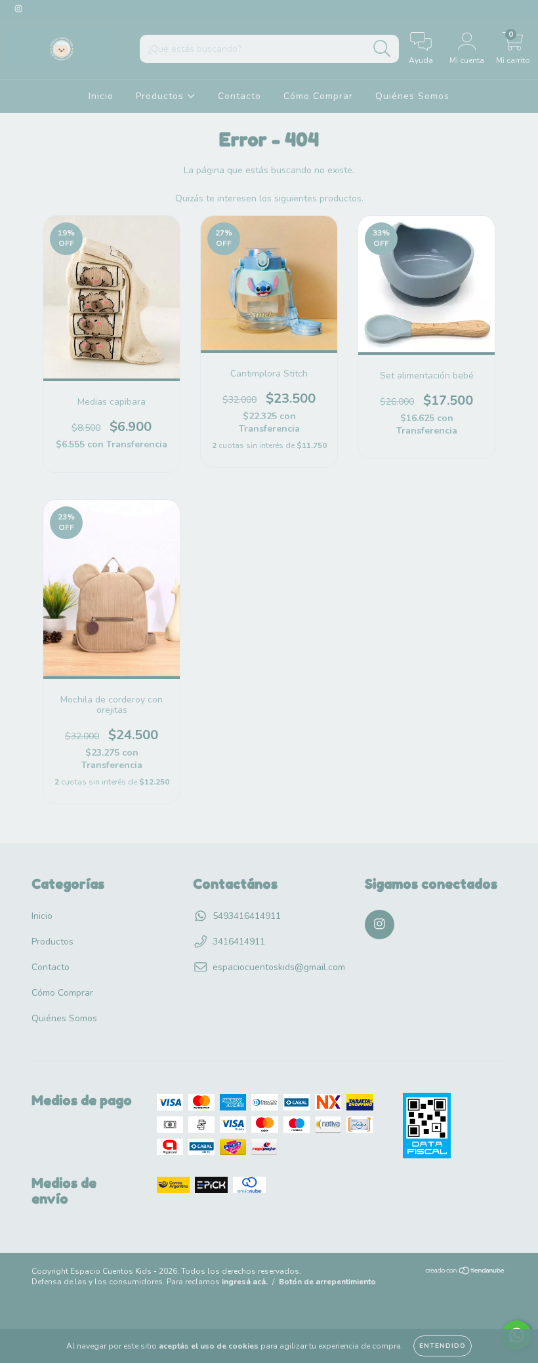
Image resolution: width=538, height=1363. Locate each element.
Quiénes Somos (412, 96)
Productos (161, 96)
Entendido (442, 1346)
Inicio (101, 96)
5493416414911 (247, 916)
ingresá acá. (245, 1281)
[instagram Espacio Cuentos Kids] (18, 9)
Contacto (239, 96)
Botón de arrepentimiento (327, 1281)
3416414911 (239, 941)
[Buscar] (382, 48)
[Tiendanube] (465, 1272)
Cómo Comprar (318, 96)
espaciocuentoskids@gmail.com (279, 967)
